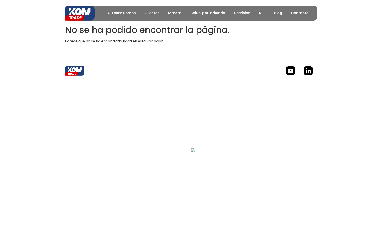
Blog (278, 12)
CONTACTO (222, 93)
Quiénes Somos (122, 12)
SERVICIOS (195, 93)
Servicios (242, 12)
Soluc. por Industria (208, 12)
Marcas (175, 12)
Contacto (300, 12)
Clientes (152, 12)
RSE (262, 12)
